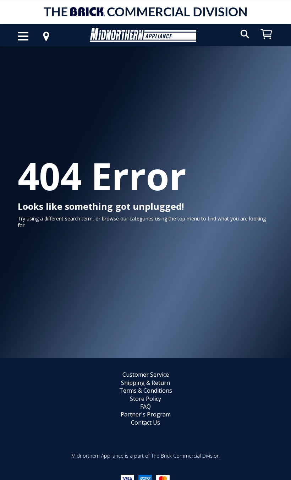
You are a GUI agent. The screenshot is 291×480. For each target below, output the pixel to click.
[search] (245, 33)
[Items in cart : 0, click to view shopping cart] (266, 42)
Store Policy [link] (145, 399)
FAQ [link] (145, 406)
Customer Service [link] (145, 374)
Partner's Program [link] (146, 414)
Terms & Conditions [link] (145, 390)
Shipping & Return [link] (145, 383)
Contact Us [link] (145, 422)
